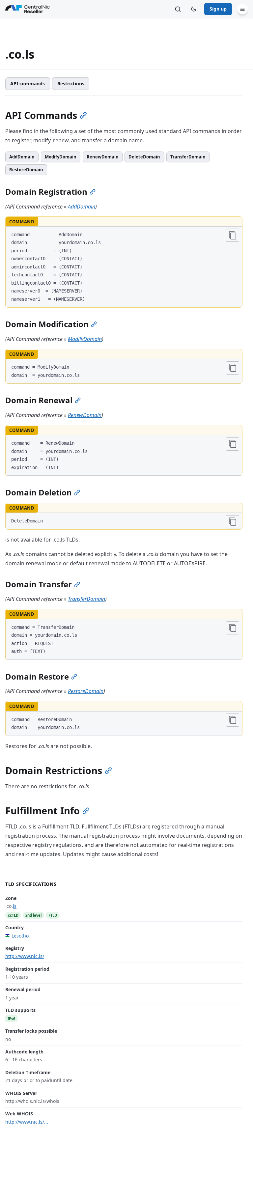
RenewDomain (103, 157)
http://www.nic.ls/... (26, 1122)
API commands (27, 83)
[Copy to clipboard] (232, 235)
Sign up (218, 9)
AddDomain (22, 157)
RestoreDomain (26, 170)
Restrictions (70, 83)
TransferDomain (188, 157)
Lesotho (20, 936)
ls (14, 906)
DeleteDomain (144, 157)
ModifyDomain (60, 157)
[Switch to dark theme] (193, 9)
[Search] (178, 9)
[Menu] (242, 9)
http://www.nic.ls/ (24, 956)
